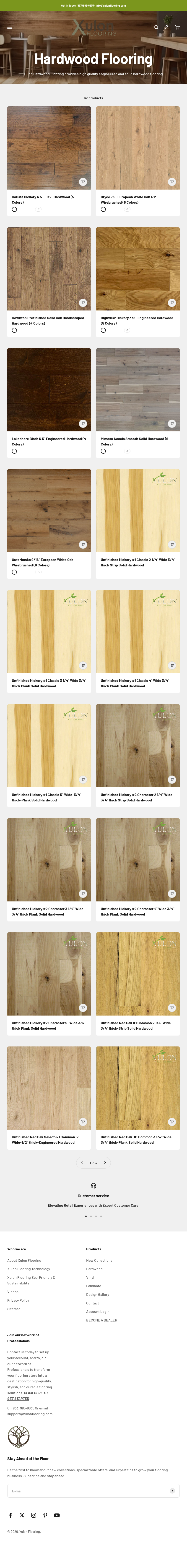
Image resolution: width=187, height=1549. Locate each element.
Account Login (97, 1311)
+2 (38, 209)
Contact (92, 1303)
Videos (12, 1291)
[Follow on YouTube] (57, 1515)
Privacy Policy (18, 1300)
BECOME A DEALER (101, 1320)
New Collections (99, 1260)
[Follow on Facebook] (10, 1515)
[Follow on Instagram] (34, 1515)
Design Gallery (97, 1294)
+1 (127, 330)
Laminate (93, 1286)
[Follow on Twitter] (22, 1515)
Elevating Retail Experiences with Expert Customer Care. (93, 1205)
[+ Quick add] (83, 182)
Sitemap (14, 1308)
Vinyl (90, 1277)
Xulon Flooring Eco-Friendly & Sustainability (31, 1280)
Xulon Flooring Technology (28, 1268)
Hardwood (94, 1268)
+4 (38, 572)
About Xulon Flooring (24, 1260)
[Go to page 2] (105, 1163)
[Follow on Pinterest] (45, 1515)
